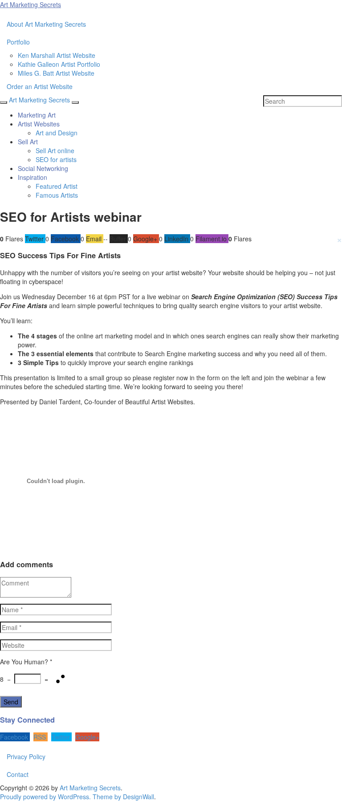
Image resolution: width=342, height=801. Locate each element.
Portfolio (18, 41)
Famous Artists (57, 195)
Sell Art (28, 141)
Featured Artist (56, 186)
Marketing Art (37, 114)
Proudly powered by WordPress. (45, 796)
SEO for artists (56, 159)
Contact (17, 774)
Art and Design (56, 132)
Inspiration (32, 177)
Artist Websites (39, 123)
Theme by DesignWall (123, 796)
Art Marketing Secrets (90, 787)
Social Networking (43, 168)
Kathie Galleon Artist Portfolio (59, 64)
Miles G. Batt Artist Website (56, 73)
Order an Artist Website (40, 86)
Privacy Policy (26, 756)
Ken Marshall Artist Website (56, 55)
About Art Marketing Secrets (46, 24)
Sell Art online (55, 150)
